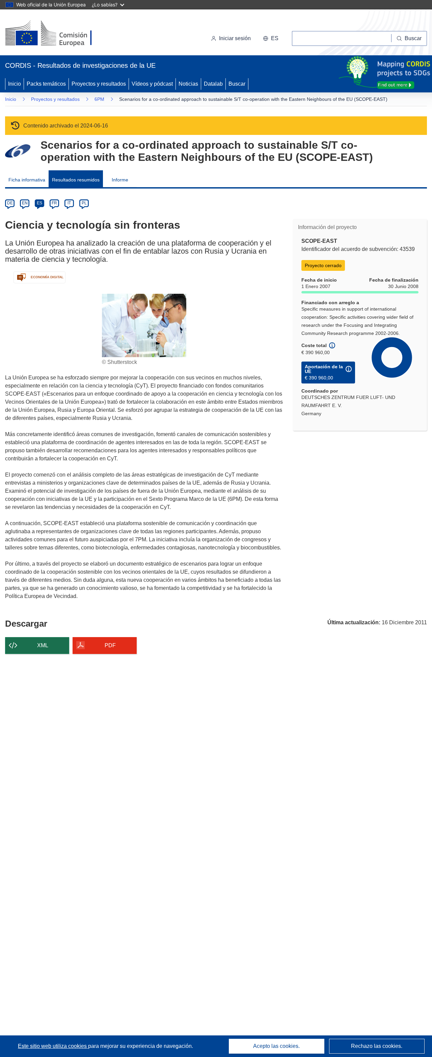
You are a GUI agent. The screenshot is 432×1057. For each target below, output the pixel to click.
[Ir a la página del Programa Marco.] (17, 151)
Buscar (236, 84)
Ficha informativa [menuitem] (26, 179)
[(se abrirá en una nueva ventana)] (59, 33)
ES (39, 203)
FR (54, 203)
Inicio (14, 84)
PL (84, 203)
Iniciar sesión (235, 38)
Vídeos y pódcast (152, 84)
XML (42, 645)
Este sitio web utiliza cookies (53, 1046)
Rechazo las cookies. (376, 1046)
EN (25, 203)
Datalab (213, 84)
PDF (110, 645)
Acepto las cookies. (276, 1046)
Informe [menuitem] (120, 179)
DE (10, 203)
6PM (99, 99)
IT (69, 203)
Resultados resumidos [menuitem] (76, 179)
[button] (271, 38)
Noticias (188, 84)
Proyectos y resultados (99, 84)
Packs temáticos (46, 84)
